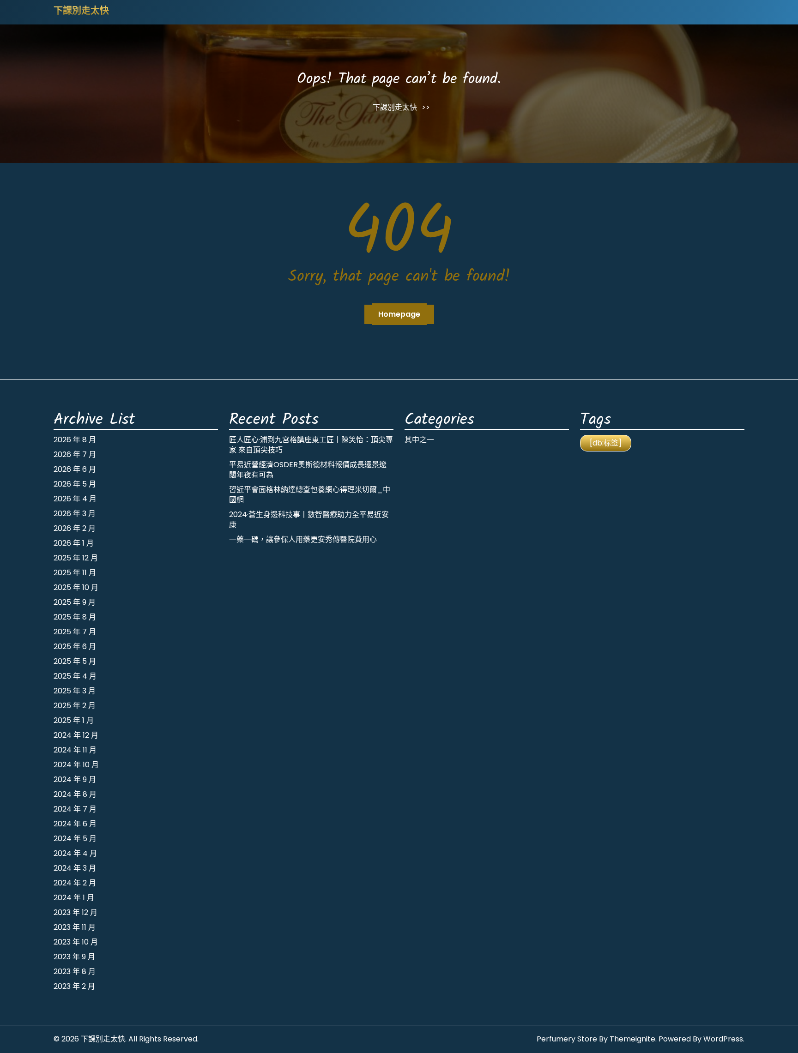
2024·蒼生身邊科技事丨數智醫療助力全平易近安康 (309, 519)
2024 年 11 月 (75, 750)
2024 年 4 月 (75, 853)
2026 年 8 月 (75, 439)
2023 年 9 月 (74, 956)
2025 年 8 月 (75, 617)
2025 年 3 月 (75, 691)
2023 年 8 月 (75, 971)
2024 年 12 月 (76, 735)
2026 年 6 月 (75, 469)
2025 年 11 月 (75, 572)
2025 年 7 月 (75, 631)
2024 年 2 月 (75, 883)
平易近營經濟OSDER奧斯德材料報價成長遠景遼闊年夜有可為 (308, 469)
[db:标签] (606, 443)
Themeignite (632, 1039)
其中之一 (419, 439)
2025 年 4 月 (75, 676)
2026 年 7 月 (75, 454)
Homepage (399, 314)
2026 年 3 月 (75, 513)
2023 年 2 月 (74, 986)
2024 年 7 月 (75, 809)
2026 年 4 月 (75, 498)
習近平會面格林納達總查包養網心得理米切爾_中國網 (309, 494)
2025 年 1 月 (74, 720)
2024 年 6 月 (75, 823)
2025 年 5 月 (75, 661)
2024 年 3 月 (75, 868)
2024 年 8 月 (75, 794)
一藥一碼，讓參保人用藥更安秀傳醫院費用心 (303, 539)
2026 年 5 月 (75, 484)
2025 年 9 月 (75, 602)
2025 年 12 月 (76, 558)
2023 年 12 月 (75, 912)
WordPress (723, 1039)
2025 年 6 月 (75, 646)
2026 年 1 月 (74, 543)
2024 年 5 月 (75, 838)
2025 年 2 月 (75, 705)
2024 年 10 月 (76, 764)
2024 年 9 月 (75, 779)
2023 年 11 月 (75, 927)
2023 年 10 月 (76, 942)
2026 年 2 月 (75, 528)
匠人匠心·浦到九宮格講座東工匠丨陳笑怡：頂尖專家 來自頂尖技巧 (311, 444)
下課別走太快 (81, 11)
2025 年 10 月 (76, 587)
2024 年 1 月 (74, 897)
